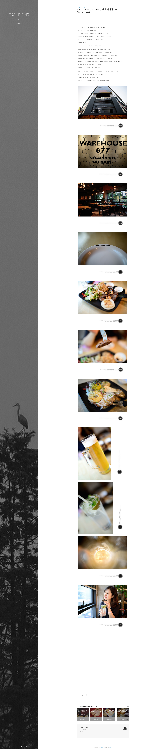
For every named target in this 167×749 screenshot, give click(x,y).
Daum (102, 747)
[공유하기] (83, 695)
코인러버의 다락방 (19, 14)
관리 (27, 746)
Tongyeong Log (81, 7)
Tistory (110, 747)
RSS (21, 746)
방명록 (16, 746)
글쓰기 (11, 746)
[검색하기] (35, 3)
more (128, 706)
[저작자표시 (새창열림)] (92, 695)
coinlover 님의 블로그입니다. (84, 729)
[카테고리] (3, 3)
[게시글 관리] (84, 695)
